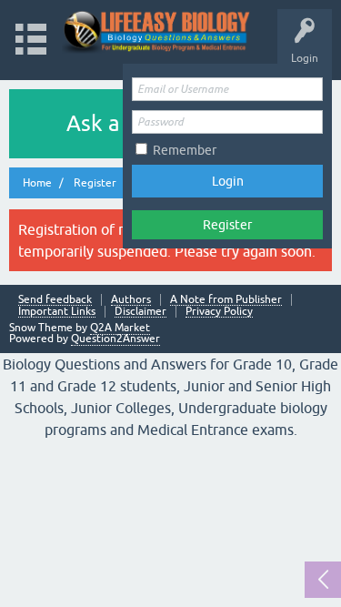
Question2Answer (115, 338)
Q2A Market (120, 327)
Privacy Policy (219, 312)
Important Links (56, 312)
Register (227, 225)
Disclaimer (140, 312)
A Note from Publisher (226, 300)
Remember (184, 150)
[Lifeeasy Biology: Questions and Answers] (157, 31)
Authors (131, 300)
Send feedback (55, 300)
